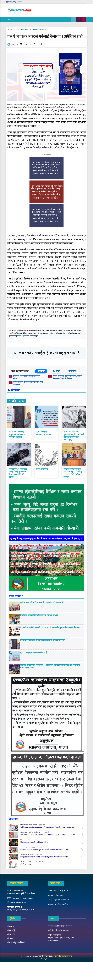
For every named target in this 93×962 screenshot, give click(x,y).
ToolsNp (49, 959)
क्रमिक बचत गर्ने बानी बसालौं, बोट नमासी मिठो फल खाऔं (28, 383)
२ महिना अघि (46, 832)
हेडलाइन (35, 825)
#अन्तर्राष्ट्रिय (11, 930)
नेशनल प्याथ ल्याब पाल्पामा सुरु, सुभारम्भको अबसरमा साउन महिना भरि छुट (44, 849)
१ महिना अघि (41, 847)
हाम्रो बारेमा (68, 956)
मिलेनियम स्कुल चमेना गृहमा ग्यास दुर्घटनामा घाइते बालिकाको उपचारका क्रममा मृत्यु (74, 435)
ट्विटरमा (25, 336)
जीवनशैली (22, 825)
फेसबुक (19, 336)
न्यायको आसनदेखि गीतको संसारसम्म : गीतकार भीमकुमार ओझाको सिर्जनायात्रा (67, 377)
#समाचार (11, 926)
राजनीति (30, 832)
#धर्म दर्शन (11, 934)
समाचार (30, 825)
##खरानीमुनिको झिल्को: (16, 942)
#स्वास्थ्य (10, 938)
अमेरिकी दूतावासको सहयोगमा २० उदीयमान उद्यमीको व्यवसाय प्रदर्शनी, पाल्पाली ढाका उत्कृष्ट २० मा (50, 666)
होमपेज (10, 29)
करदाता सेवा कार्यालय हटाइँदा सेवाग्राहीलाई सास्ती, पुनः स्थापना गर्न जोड (44, 856)
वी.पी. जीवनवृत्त (42, 469)
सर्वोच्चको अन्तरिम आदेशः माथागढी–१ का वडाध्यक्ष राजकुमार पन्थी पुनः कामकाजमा (47, 834)
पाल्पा (27, 825)
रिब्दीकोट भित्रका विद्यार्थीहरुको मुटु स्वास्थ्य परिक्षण (26, 377)
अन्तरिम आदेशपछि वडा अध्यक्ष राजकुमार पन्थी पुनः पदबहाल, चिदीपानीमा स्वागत (73, 473)
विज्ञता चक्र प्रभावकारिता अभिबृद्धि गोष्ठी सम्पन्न (35, 842)
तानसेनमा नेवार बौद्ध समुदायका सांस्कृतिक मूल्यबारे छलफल (17, 434)
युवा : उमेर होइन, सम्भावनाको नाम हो (43, 433)
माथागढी (25, 832)
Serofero (15, 44)
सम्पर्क (62, 956)
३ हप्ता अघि (42, 825)
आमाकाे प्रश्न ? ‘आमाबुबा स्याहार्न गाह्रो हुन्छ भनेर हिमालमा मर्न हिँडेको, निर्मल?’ (18, 473)
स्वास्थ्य (29, 847)
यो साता (41, 371)
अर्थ (21, 854)
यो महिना (72, 371)
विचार (27, 862)
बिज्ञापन (56, 956)
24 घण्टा (56, 371)
